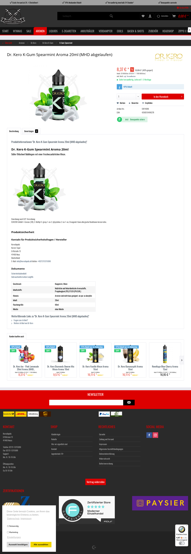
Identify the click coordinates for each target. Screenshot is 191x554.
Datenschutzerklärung (107, 453)
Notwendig (14, 526)
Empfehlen (148, 102)
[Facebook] (149, 435)
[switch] (182, 543)
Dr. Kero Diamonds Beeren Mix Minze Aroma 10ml (60, 368)
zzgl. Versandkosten (129, 76)
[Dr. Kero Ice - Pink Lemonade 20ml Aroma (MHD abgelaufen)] (25, 354)
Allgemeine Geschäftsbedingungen (111, 449)
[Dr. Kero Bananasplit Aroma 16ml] (130, 354)
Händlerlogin (55, 434)
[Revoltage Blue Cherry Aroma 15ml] (165, 354)
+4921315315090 (44, 261)
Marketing (13, 532)
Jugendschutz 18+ (57, 453)
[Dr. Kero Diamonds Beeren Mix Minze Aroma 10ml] (60, 354)
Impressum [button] (26, 518)
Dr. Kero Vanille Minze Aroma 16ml (95, 368)
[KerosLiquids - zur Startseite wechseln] (7, 16)
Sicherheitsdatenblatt (18, 273)
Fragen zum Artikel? (20, 320)
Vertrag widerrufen (95, 482)
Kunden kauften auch (16, 336)
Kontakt (54, 449)
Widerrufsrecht (104, 458)
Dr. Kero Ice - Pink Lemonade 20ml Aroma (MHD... (26, 368)
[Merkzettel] (143, 16)
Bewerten (135, 102)
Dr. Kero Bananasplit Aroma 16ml (130, 368)
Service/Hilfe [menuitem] (184, 7)
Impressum (103, 444)
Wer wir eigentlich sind (59, 444)
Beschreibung (14, 131)
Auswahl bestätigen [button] (18, 544)
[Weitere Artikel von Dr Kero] (169, 57)
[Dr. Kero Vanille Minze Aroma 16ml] (95, 354)
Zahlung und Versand (106, 439)
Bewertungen (30, 131)
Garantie (102, 434)
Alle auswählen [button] (41, 544)
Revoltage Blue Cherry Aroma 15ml (165, 368)
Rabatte (54, 439)
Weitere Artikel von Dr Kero (23, 323)
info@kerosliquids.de (24, 261)
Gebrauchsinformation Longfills (22, 276)
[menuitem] (88, 16)
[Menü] (186, 526)
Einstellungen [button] (14, 537)
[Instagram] (155, 435)
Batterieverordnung (106, 463)
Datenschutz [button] (13, 518)
